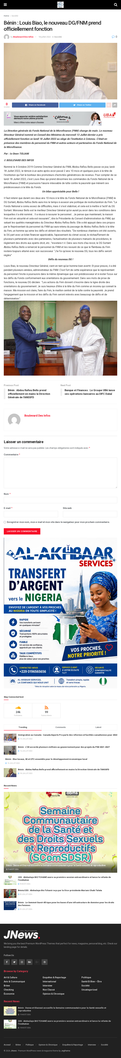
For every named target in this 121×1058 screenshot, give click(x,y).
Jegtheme (65, 1051)
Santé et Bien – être (91, 981)
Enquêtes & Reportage (54, 977)
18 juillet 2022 (44, 37)
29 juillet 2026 (25, 894)
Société (15, 16)
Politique (86, 977)
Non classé (49, 989)
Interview (47, 985)
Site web (67, 508)
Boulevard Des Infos (23, 37)
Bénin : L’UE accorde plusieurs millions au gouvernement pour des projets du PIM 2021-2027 (63, 747)
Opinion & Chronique (53, 994)
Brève (7, 985)
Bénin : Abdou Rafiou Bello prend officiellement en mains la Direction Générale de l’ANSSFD (63, 769)
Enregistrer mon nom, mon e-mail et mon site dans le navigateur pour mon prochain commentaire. (58, 522)
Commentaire (12, 454)
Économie (9, 994)
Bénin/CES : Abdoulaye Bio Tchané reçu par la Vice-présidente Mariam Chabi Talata (60, 890)
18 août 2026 (24, 884)
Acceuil (7, 1045)
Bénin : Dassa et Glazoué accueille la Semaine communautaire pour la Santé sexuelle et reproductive (56, 865)
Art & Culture (10, 977)
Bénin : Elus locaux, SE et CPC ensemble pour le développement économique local (46, 759)
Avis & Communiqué (14, 981)
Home (6, 16)
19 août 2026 (13, 869)
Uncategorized (89, 989)
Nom (7, 493)
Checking (9, 989)
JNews (14, 1051)
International (49, 981)
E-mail (8, 508)
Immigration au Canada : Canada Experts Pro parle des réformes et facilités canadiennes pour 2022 (67, 735)
